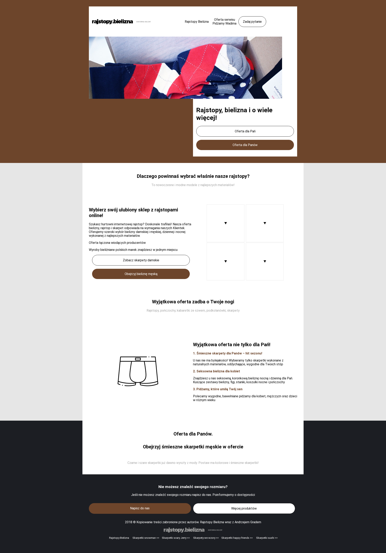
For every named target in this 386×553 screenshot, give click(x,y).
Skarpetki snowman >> (145, 537)
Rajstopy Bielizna (119, 537)
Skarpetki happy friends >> (237, 537)
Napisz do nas (140, 508)
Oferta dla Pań (245, 131)
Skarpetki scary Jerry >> (176, 537)
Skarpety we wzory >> (206, 537)
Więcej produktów (244, 508)
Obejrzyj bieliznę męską (141, 274)
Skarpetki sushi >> (267, 537)
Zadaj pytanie (252, 22)
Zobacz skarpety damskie (141, 260)
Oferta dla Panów (245, 145)
